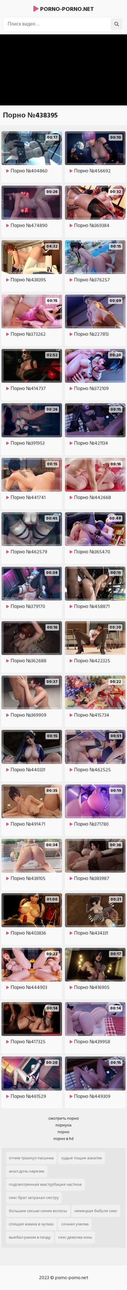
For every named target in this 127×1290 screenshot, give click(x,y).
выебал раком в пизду (30, 1237)
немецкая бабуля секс (95, 1210)
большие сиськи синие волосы (38, 1210)
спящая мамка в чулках (31, 1224)
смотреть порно (63, 1118)
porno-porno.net (66, 9)
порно (63, 1131)
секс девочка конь (75, 1237)
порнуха (63, 1125)
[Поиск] (117, 24)
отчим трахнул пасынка (31, 1158)
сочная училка (75, 1224)
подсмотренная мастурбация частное (45, 1184)
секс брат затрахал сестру (34, 1197)
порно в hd (63, 1138)
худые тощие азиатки (81, 1158)
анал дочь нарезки (26, 1171)
